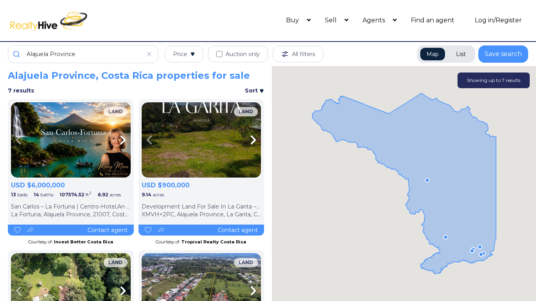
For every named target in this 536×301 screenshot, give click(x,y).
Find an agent (432, 20)
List (461, 54)
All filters (303, 54)
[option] (71, 140)
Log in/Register (498, 20)
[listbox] (71, 140)
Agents (375, 20)
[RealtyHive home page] (73, 20)
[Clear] (149, 54)
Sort (252, 90)
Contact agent (108, 230)
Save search (503, 54)
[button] (427, 180)
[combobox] (83, 54)
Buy (293, 20)
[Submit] (17, 54)
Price (180, 54)
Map (433, 54)
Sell (331, 20)
